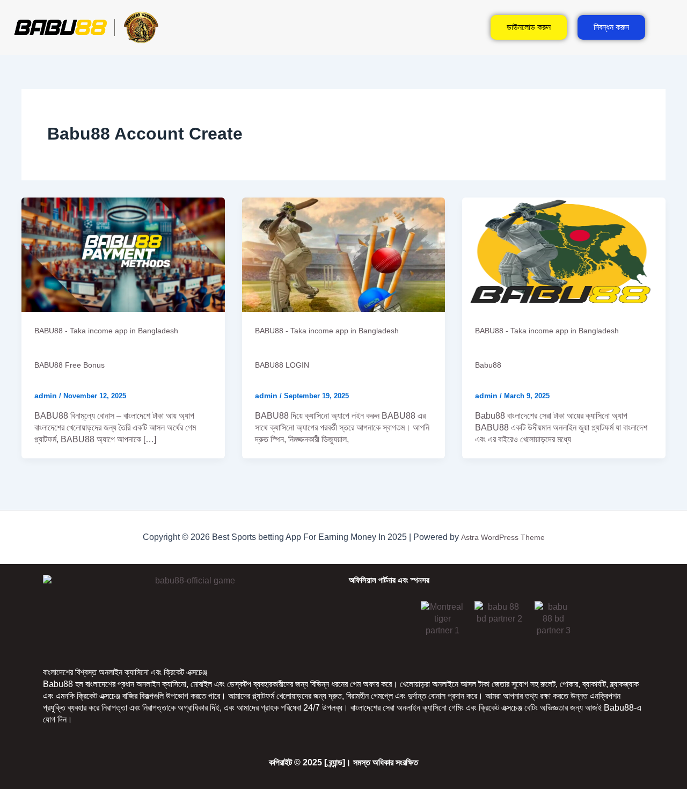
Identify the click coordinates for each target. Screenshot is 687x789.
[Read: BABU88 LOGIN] (343, 254)
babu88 (488, 365)
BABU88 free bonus (69, 365)
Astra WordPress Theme (503, 537)
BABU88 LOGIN (282, 365)
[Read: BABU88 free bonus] (123, 254)
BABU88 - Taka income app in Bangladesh (106, 330)
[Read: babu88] (564, 254)
